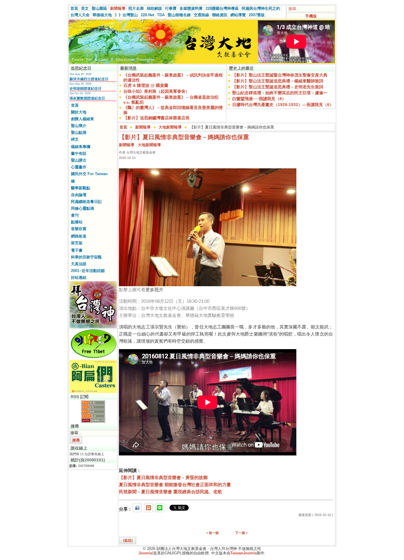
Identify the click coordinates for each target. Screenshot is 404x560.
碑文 (75, 139)
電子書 (77, 250)
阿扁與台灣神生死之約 (261, 8)
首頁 (74, 8)
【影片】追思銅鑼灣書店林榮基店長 (156, 117)
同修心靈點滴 (82, 208)
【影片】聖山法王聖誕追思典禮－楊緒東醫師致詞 (277, 81)
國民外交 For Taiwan (89, 174)
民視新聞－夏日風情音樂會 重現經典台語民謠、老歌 (170, 491)
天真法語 (78, 264)
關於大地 (78, 112)
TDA (161, 15)
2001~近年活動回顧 (88, 270)
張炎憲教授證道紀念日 (87, 98)
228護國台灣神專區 (222, 8)
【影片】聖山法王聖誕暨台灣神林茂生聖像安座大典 (279, 75)
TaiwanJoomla (243, 553)
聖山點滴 (78, 132)
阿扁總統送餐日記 (86, 201)
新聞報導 (117, 8)
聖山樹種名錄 (179, 15)
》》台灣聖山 (126, 15)
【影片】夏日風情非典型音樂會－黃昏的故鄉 (163, 477)
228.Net (147, 15)
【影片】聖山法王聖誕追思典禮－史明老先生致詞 (277, 86)
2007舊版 (257, 15)
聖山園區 (99, 8)
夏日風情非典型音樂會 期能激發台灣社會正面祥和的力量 (175, 484)
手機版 (311, 16)
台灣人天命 (80, 15)
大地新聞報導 (170, 127)
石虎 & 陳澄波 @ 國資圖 (145, 85)
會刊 (75, 215)
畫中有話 (78, 153)
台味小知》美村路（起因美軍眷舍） (156, 91)
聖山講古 (78, 160)
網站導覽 (238, 15)
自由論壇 (78, 195)
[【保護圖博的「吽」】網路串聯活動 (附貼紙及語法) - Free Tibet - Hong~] (93, 358)
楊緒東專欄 (80, 146)
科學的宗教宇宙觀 (86, 257)
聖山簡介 (78, 125)
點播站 (77, 222)
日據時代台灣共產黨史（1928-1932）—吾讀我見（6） (283, 104)
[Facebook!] (137, 509)
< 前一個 (212, 533)
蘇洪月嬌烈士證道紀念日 (89, 79)
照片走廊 (136, 8)
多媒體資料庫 (191, 8)
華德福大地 (102, 15)
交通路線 (201, 15)
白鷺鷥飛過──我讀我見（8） (259, 98)
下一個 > (241, 533)
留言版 (77, 243)
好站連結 (78, 277)
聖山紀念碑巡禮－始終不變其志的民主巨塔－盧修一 (279, 92)
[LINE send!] (160, 509)
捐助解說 (154, 8)
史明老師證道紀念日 (85, 89)
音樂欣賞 (78, 229)
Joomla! (145, 553)
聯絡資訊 (219, 15)
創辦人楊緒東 (82, 119)
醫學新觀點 (80, 188)
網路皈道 (78, 236)
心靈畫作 (78, 167)
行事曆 (171, 8)
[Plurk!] (148, 509)
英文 (85, 8)
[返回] (127, 540)
